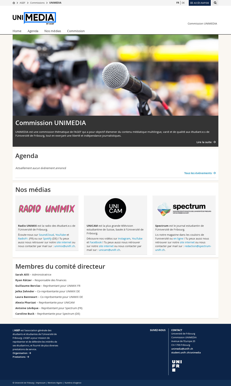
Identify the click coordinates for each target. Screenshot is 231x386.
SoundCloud (46, 234)
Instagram (124, 238)
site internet (63, 242)
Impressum (40, 383)
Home (17, 31)
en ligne (178, 238)
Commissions (37, 2)
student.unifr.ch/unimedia (186, 352)
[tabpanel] (115, 80)
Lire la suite (204, 142)
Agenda (33, 31)
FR (177, 2)
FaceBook (96, 242)
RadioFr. (23, 238)
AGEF (22, 2)
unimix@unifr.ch (64, 246)
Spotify (47, 238)
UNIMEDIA (55, 2)
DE (183, 2)
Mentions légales (55, 383)
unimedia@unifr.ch (182, 348)
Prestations (19, 356)
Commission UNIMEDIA (202, 23)
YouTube (60, 234)
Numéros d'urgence (73, 383)
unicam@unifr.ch (109, 250)
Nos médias (52, 31)
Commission (76, 31)
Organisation (20, 353)
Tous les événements (198, 173)
